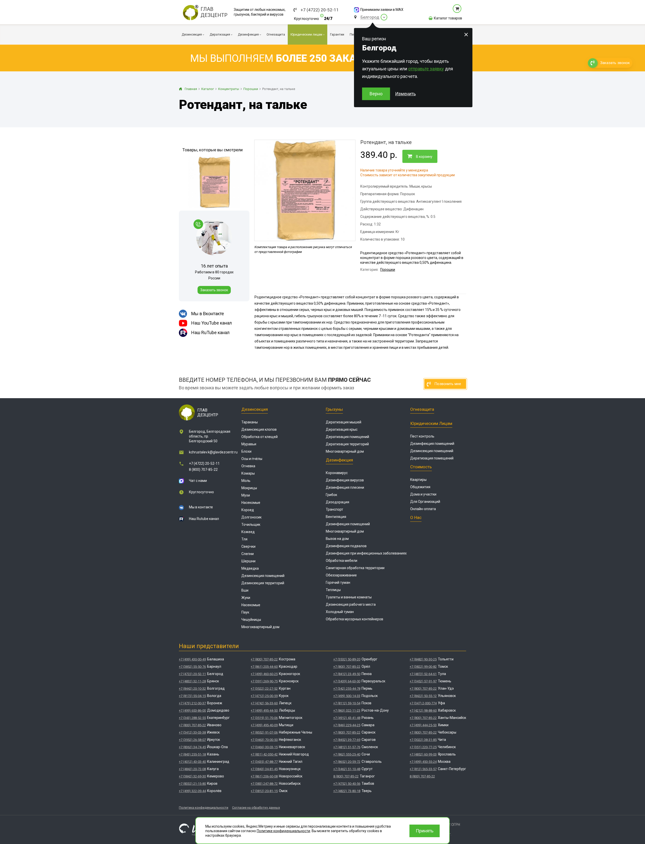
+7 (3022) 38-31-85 (423, 740)
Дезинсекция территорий (262, 583)
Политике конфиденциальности (283, 831)
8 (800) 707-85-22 (203, 470)
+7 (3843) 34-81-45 (264, 769)
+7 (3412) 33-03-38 (192, 732)
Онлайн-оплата (423, 509)
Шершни (248, 561)
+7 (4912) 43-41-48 (346, 718)
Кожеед (248, 532)
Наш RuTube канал (210, 332)
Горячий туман (338, 582)
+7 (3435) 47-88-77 (264, 762)
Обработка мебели (341, 561)
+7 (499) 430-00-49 (192, 659)
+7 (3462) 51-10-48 (346, 769)
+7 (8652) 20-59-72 (346, 762)
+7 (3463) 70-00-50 (264, 740)
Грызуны (334, 409)
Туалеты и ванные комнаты (349, 597)
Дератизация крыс (342, 429)
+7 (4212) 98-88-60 (423, 710)
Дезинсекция (254, 409)
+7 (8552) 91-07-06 (264, 732)
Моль (245, 481)
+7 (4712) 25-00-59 (264, 696)
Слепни (247, 554)
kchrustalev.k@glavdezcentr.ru (213, 452)
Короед (247, 510)
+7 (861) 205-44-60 (264, 666)
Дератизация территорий (347, 444)
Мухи (245, 495)
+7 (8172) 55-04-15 (192, 696)
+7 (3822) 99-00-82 (423, 666)
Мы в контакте (201, 507)
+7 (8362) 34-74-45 (192, 747)
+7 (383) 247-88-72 (264, 783)
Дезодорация (337, 502)
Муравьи (248, 444)
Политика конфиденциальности (203, 807)
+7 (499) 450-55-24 (423, 762)
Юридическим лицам (431, 423)
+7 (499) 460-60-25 (264, 674)
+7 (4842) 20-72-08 (192, 769)
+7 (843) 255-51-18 (192, 754)
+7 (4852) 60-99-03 (423, 754)
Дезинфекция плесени (345, 487)
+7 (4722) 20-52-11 (320, 10)
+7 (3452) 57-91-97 (423, 681)
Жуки (245, 598)
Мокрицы (249, 488)
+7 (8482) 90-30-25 (423, 659)
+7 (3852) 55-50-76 (192, 666)
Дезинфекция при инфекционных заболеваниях (366, 553)
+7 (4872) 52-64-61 (423, 674)
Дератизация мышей (343, 422)
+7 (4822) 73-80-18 (346, 791)
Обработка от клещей (259, 437)
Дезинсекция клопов (259, 429)
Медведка (250, 568)
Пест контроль (422, 436)
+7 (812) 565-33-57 (423, 769)
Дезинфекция (339, 459)
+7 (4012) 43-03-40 (192, 762)
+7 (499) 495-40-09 (264, 725)
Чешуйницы (251, 620)
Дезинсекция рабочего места (351, 604)
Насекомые (250, 503)
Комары (248, 473)
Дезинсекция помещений (262, 576)
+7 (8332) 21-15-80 (192, 783)
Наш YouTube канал (211, 323)
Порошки (387, 270)
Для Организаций (425, 502)
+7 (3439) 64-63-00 (346, 681)
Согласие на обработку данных (256, 807)
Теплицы (333, 590)
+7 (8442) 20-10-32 (192, 688)
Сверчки (248, 546)
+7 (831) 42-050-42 (264, 754)
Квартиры (418, 480)
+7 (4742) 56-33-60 (264, 703)
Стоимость (421, 466)
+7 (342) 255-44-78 (346, 688)
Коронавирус (337, 473)
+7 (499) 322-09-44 (192, 791)
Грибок (331, 495)
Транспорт (334, 509)
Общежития (420, 487)
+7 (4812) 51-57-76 (346, 747)
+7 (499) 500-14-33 (346, 696)
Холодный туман (340, 612)
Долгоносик (251, 517)
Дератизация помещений (347, 437)
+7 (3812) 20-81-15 (264, 791)
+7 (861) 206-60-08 (264, 776)
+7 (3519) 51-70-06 (264, 718)
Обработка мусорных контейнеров (354, 619)
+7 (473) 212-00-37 (192, 703)
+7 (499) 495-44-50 (264, 710)
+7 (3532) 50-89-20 (346, 659)
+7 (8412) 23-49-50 (346, 674)
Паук (245, 612)
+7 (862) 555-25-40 (346, 754)
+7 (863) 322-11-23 (346, 710)
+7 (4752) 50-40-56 (346, 783)
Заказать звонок (214, 290)
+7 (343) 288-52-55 (192, 718)
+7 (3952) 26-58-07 (192, 740)
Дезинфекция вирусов (345, 480)
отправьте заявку (426, 68)
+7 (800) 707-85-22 (192, 725)
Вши (244, 590)
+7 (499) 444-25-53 (423, 725)
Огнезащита (422, 409)
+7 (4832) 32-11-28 (192, 681)
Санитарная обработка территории (355, 568)
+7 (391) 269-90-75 (264, 681)
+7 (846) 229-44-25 (346, 725)
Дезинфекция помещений (348, 524)
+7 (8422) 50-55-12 (423, 696)
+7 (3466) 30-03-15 (264, 747)
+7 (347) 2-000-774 (423, 703)
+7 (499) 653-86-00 (192, 710)
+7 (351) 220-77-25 (423, 747)
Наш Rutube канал (204, 519)
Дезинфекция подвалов (346, 546)
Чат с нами (198, 481)
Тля (244, 539)
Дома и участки (423, 494)
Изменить (405, 93)
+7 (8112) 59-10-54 (346, 703)
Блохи (246, 451)
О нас (416, 517)
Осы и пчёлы (251, 459)
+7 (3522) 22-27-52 (264, 688)
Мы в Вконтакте (207, 313)
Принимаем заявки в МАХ (381, 10)
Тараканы (249, 422)
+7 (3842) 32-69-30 (192, 776)
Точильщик (250, 524)
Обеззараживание (341, 575)
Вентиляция (336, 517)
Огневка (248, 466)
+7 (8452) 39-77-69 (346, 740)
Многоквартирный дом (260, 627)
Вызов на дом (337, 539)
